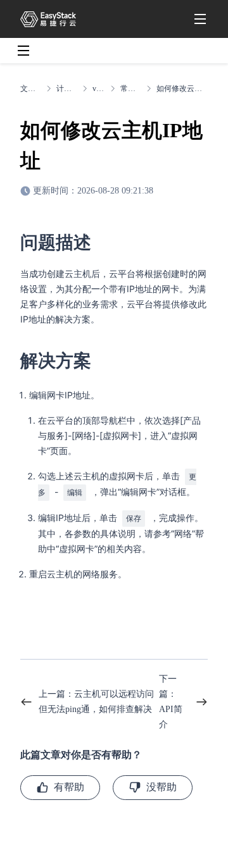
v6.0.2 (98, 88)
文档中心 (30, 88)
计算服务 (66, 88)
